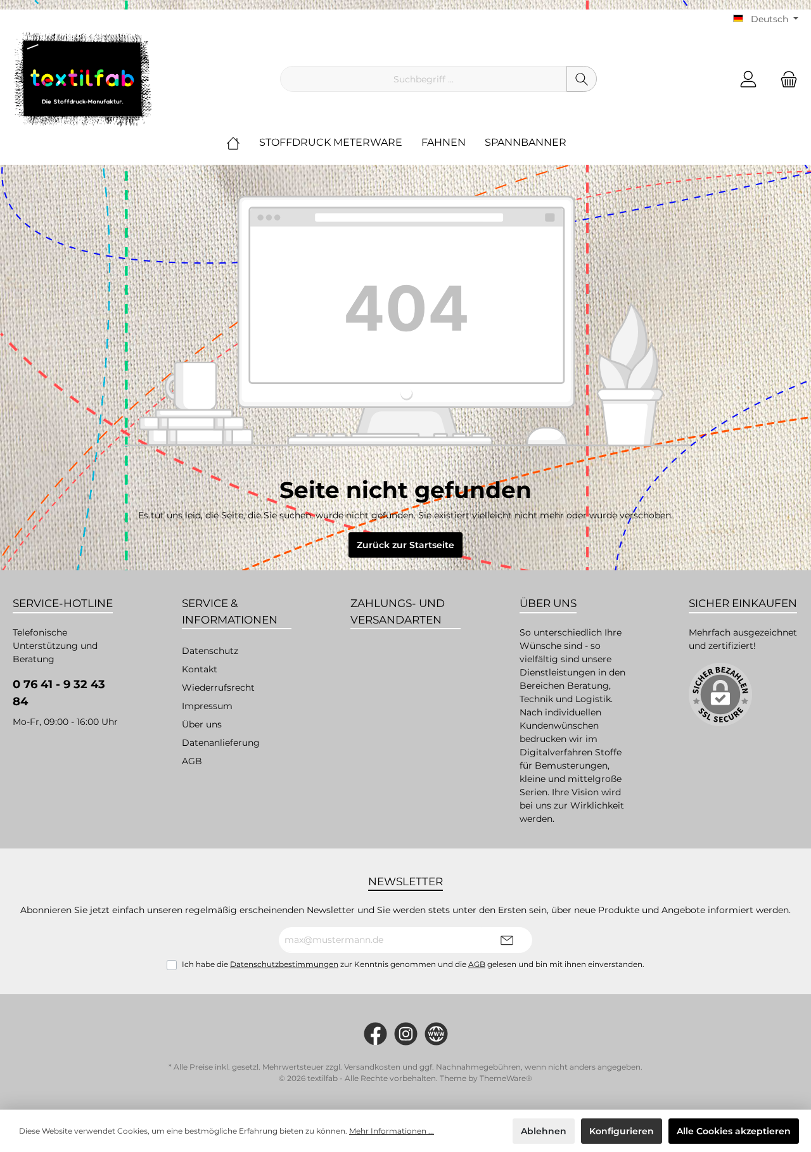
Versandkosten (372, 1067)
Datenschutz (210, 650)
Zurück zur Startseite (405, 545)
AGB (192, 761)
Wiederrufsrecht (218, 687)
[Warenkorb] (785, 79)
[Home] (242, 142)
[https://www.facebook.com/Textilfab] (375, 1034)
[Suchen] (581, 79)
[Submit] (507, 940)
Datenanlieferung (221, 742)
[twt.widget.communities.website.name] (436, 1034)
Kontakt (199, 669)
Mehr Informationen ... (391, 1131)
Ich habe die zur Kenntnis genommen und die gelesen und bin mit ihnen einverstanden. (413, 964)
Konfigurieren (621, 1131)
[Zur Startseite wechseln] (82, 79)
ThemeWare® (506, 1078)
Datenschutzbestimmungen (284, 964)
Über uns (202, 724)
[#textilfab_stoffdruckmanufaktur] (406, 1034)
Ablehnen (543, 1131)
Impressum (207, 706)
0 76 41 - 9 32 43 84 (59, 692)
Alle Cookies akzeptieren (734, 1131)
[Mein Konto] (748, 79)
